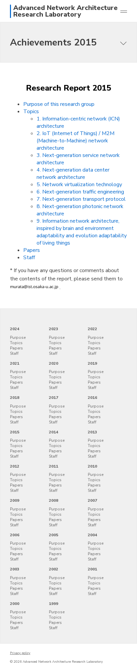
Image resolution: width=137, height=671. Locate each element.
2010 (92, 466)
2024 (14, 329)
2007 (92, 500)
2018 (14, 397)
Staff (29, 257)
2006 (14, 535)
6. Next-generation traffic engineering (80, 191)
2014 (53, 432)
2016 (92, 397)
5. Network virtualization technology (79, 184)
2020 (53, 363)
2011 (53, 466)
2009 (14, 500)
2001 (92, 569)
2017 (53, 397)
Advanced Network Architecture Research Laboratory (65, 11)
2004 (92, 535)
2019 (92, 363)
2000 (14, 603)
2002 (53, 569)
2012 (14, 466)
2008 (53, 500)
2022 (92, 329)
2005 (53, 535)
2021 (14, 363)
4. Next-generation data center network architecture (73, 173)
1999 (53, 603)
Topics (31, 111)
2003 (14, 569)
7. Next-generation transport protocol (81, 199)
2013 (92, 432)
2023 (53, 329)
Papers (31, 250)
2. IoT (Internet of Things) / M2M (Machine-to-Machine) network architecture (75, 141)
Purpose (18, 337)
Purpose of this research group (58, 104)
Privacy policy (20, 653)
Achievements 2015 (53, 42)
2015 (14, 432)
